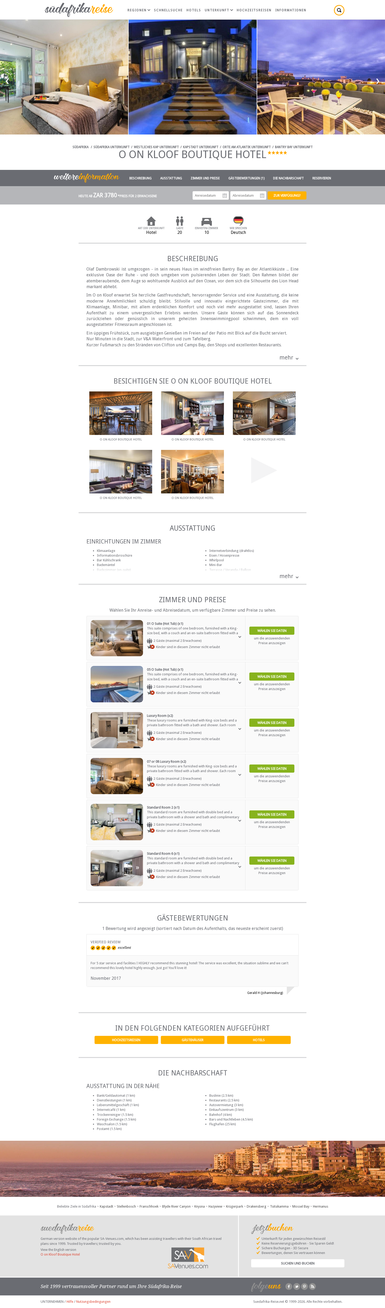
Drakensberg (256, 1206)
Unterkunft (217, 10)
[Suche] (339, 10)
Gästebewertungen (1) (246, 178)
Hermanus (320, 1206)
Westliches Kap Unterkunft (156, 147)
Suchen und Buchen (298, 1263)
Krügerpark (234, 1206)
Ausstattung (171, 178)
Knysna (199, 1206)
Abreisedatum (262, 195)
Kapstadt (106, 1206)
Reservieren (321, 178)
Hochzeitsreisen (126, 1040)
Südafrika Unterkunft (112, 147)
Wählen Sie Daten (272, 631)
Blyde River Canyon (176, 1206)
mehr (286, 357)
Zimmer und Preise (205, 178)
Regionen (137, 10)
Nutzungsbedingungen (93, 1302)
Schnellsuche (168, 10)
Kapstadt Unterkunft (200, 147)
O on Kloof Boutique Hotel (60, 1254)
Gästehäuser (193, 1040)
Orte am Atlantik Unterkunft (247, 147)
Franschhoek (149, 1206)
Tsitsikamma (279, 1206)
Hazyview (215, 1206)
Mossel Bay (300, 1206)
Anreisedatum (225, 195)
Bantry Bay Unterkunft (294, 147)
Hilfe (70, 1302)
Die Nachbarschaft (288, 178)
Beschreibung (140, 178)
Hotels (259, 1040)
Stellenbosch (126, 1206)
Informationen (290, 10)
